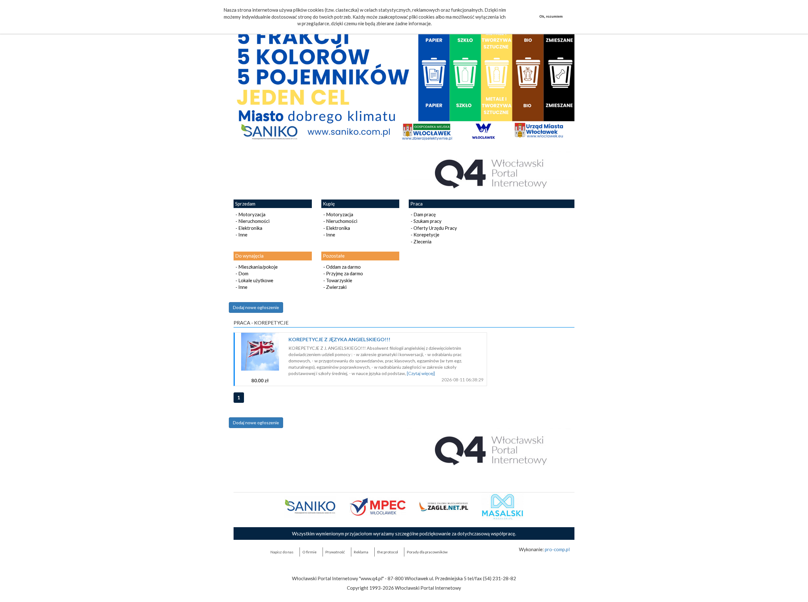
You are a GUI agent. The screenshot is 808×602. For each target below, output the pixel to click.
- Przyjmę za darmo (342, 273)
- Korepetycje (424, 234)
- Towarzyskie (336, 280)
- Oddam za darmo (341, 267)
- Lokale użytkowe (253, 280)
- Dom (241, 273)
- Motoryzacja (249, 214)
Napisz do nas (282, 552)
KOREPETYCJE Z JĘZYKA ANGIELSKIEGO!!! (339, 339)
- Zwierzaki (334, 287)
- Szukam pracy (425, 221)
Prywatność (335, 552)
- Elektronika (248, 228)
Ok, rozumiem (551, 16)
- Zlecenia (420, 241)
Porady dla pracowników (427, 552)
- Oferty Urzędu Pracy (433, 228)
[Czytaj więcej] (421, 373)
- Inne (240, 234)
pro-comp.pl (557, 549)
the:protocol (387, 552)
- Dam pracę (422, 214)
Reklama (361, 552)
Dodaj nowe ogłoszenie (256, 307)
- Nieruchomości (252, 221)
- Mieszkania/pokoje (256, 267)
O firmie (309, 552)
